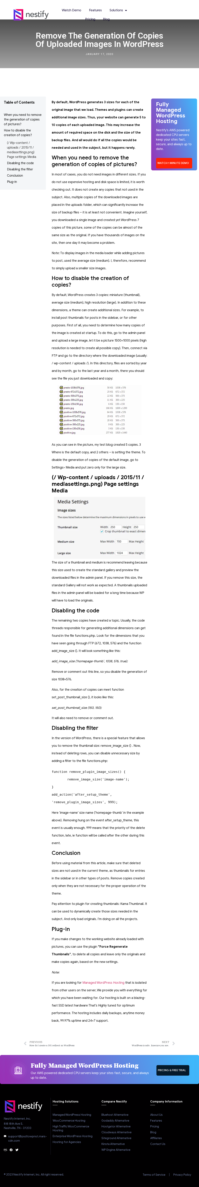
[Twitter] (17, 1149)
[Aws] (5, 1149)
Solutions (116, 10)
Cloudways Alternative (116, 1132)
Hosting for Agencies (67, 1142)
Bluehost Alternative (114, 1115)
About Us (156, 1115)
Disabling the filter (20, 169)
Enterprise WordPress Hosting (73, 1136)
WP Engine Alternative (115, 1150)
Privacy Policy (182, 1174)
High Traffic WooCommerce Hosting (71, 1128)
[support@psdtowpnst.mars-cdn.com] (5, 1136)
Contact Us (157, 1144)
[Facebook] (11, 1149)
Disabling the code (20, 163)
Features (95, 10)
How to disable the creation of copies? (18, 133)
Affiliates (156, 1138)
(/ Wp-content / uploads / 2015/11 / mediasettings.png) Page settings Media (21, 150)
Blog (106, 19)
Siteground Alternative (116, 1138)
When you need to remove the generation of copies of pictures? (23, 119)
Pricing (90, 19)
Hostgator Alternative (116, 1126)
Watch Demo (71, 10)
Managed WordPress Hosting (103, 983)
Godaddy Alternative (115, 1120)
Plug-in (12, 182)
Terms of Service (154, 1174)
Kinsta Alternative (113, 1144)
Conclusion (15, 176)
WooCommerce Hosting (69, 1120)
